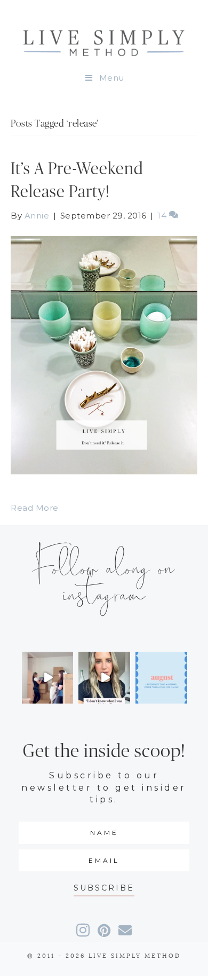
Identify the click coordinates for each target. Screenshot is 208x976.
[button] (104, 888)
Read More (35, 508)
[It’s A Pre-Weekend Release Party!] (104, 354)
